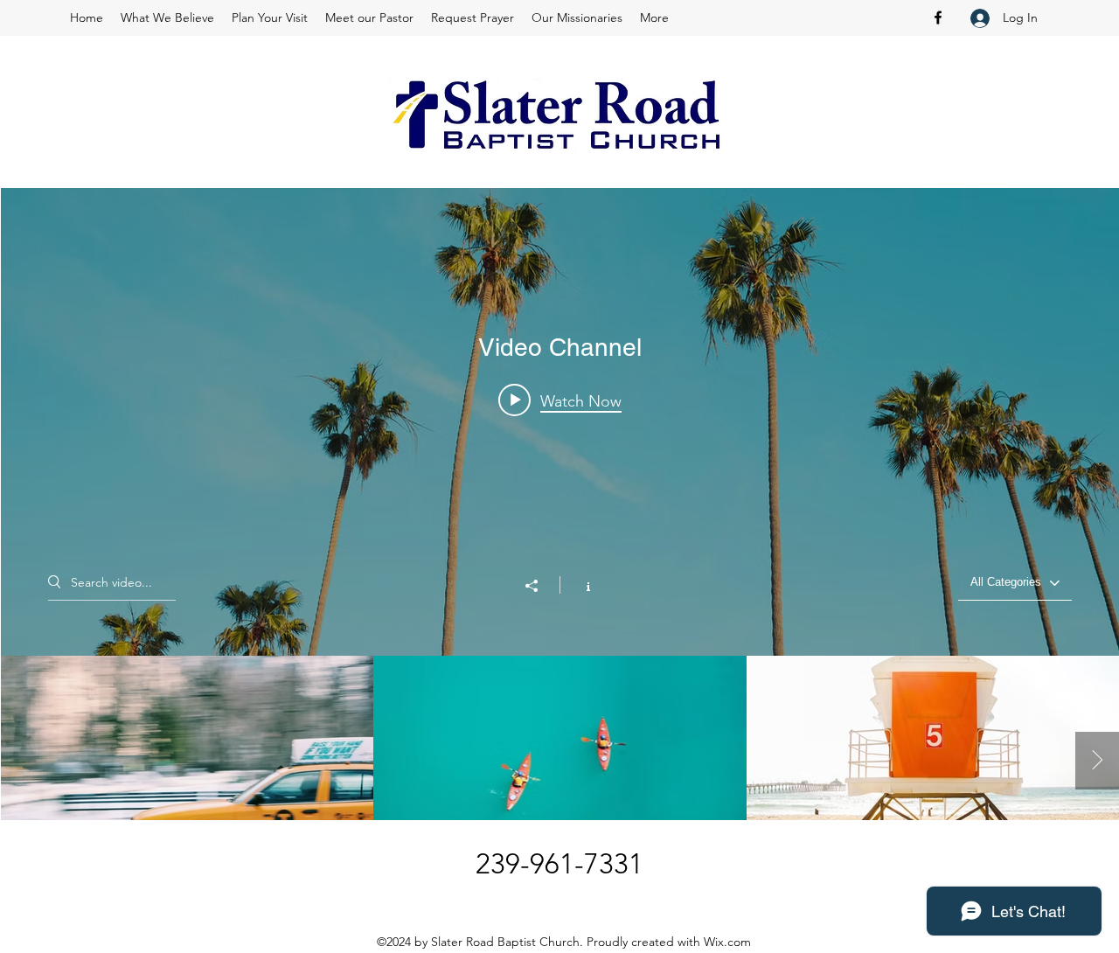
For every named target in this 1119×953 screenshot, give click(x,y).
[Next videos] (1097, 761)
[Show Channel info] (579, 585)
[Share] (540, 586)
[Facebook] (938, 17)
